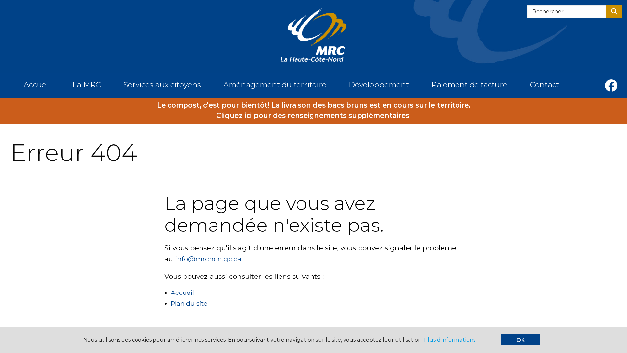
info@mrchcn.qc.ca (208, 259)
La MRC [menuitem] (86, 84)
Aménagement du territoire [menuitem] (274, 84)
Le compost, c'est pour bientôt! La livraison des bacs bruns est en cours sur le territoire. (313, 105)
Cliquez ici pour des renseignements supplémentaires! (313, 115)
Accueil (182, 292)
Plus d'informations (449, 339)
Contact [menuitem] (544, 84)
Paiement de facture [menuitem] (469, 84)
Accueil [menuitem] (37, 84)
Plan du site (189, 303)
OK (520, 340)
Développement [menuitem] (379, 84)
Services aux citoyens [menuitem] (162, 84)
